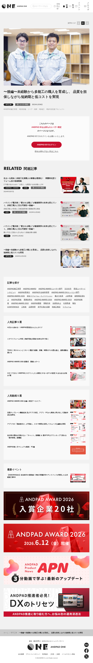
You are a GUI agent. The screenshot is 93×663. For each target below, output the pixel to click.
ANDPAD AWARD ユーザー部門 (50, 289)
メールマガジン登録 (68, 654)
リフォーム (67, 307)
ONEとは (58, 6)
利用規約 (45, 654)
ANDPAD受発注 (24, 292)
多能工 (42, 109)
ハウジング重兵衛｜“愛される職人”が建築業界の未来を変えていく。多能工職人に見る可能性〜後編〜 (30, 204)
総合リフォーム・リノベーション (39, 296)
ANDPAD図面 (36, 303)
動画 (72, 6)
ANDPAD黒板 (16, 300)
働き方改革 (59, 296)
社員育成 (66, 303)
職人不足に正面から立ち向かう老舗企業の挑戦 (20, 232)
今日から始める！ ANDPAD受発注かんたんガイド (25, 327)
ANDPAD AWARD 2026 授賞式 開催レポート (23, 362)
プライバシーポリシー (33, 654)
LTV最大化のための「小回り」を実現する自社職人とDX (23, 184)
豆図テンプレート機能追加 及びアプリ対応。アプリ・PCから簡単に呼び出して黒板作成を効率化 (37, 414)
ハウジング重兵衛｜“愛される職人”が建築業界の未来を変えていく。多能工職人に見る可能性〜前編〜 (30, 227)
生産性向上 (57, 303)
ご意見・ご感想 (55, 654)
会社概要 (21, 654)
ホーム (6, 633)
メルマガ (88, 6)
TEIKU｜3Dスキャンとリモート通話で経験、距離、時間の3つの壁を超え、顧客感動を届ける (37, 351)
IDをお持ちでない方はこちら (46, 151)
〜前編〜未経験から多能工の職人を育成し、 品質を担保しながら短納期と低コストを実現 (30, 251)
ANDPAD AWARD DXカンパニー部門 (65, 292)
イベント (79, 6)
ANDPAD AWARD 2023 (63, 300)
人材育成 (69, 296)
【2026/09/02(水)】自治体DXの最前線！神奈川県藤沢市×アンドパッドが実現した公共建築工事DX (37, 476)
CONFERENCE (13, 307)
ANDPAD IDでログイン (46, 145)
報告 (74, 303)
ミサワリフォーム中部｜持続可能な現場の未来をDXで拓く (28, 339)
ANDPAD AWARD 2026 (43, 300)
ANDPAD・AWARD (12, 188)
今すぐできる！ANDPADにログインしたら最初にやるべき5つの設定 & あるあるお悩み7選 (37, 374)
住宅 (25, 188)
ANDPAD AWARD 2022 (20, 303)
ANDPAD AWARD (29, 289)
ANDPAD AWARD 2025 (16, 296)
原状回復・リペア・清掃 (28, 109)
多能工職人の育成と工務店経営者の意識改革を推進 (22, 209)
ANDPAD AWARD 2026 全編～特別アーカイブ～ (24, 401)
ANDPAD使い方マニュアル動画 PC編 (21, 447)
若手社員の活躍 (44, 307)
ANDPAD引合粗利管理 (40, 292)
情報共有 (46, 303)
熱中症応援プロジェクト (56, 109)
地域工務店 (56, 307)
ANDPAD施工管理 (10, 109)
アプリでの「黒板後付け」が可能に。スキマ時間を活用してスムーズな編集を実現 (36, 424)
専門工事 (8, 104)
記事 (66, 6)
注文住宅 (68, 289)
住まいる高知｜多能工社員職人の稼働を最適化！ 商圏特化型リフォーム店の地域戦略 (30, 179)
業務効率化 (28, 300)
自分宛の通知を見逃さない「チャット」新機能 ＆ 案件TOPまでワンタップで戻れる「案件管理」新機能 (37, 436)
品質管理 (32, 307)
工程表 (23, 307)
